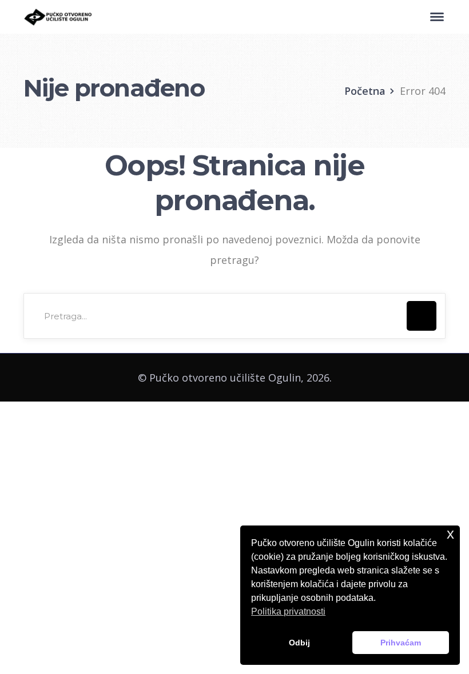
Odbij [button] (299, 642)
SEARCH (421, 316)
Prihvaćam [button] (400, 642)
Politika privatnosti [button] (288, 611)
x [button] (450, 533)
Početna (364, 91)
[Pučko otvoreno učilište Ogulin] (57, 16)
